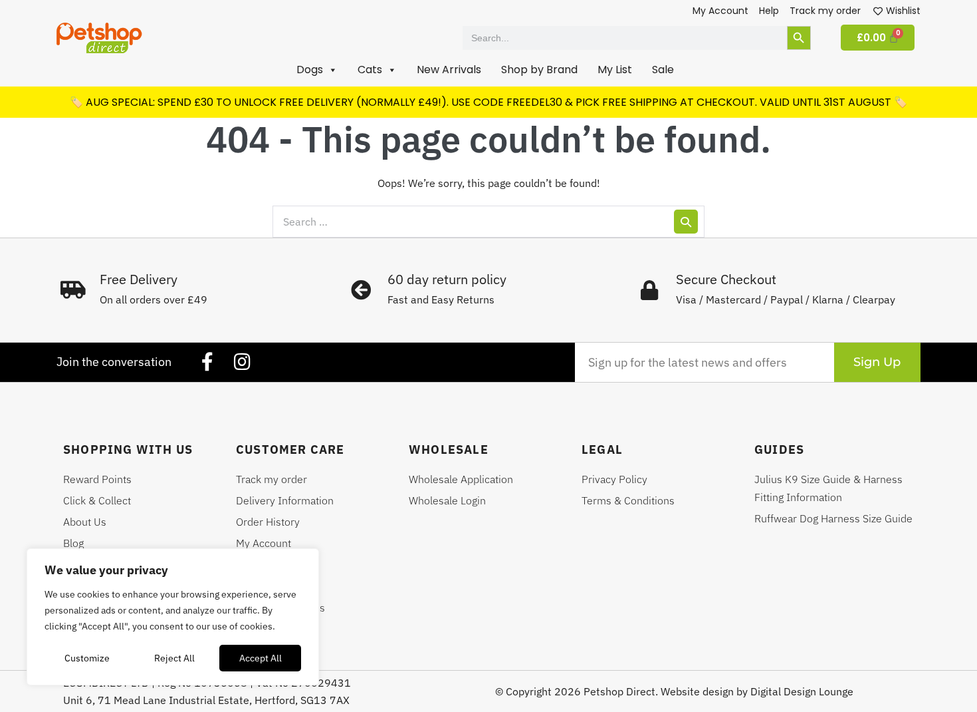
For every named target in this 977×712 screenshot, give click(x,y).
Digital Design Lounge (801, 691)
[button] (317, 70)
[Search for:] (488, 221)
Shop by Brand (539, 69)
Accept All (260, 658)
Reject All (174, 658)
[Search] (686, 222)
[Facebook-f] (207, 362)
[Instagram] (242, 362)
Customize (87, 658)
